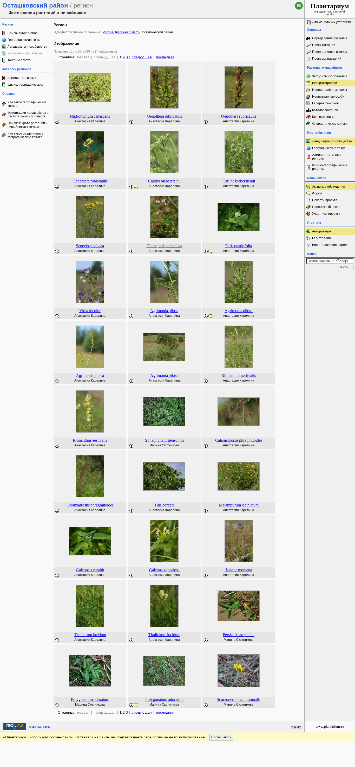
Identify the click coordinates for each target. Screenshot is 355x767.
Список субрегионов (22, 33)
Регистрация (321, 238)
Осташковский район (157, 32)
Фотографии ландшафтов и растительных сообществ (28, 114)
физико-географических (25, 84)
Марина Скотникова (164, 445)
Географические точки (24, 40)
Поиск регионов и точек (329, 52)
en (299, 6)
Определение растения (329, 38)
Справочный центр (326, 207)
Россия (108, 32)
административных (22, 78)
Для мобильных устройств (331, 22)
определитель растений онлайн (329, 9)
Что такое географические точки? (27, 104)
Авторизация (322, 231)
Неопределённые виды (329, 90)
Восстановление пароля (330, 245)
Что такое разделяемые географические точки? (25, 135)
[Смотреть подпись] (57, 122)
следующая (142, 57)
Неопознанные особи (328, 96)
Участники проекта (326, 213)
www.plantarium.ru (329, 726)
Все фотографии (324, 83)
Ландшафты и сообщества (27, 46)
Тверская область (127, 32)
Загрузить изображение (329, 76)
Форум (317, 193)
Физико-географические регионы (329, 167)
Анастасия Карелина (90, 121)
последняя (165, 57)
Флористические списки (329, 123)
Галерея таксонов (325, 103)
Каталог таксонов (325, 110)
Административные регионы (326, 156)
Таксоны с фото (19, 60)
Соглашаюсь (221, 737)
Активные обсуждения (328, 186)
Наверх (296, 726)
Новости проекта (324, 200)
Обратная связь (39, 726)
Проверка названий (326, 58)
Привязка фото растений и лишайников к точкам (28, 125)
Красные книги (323, 117)
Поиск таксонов (323, 45)
